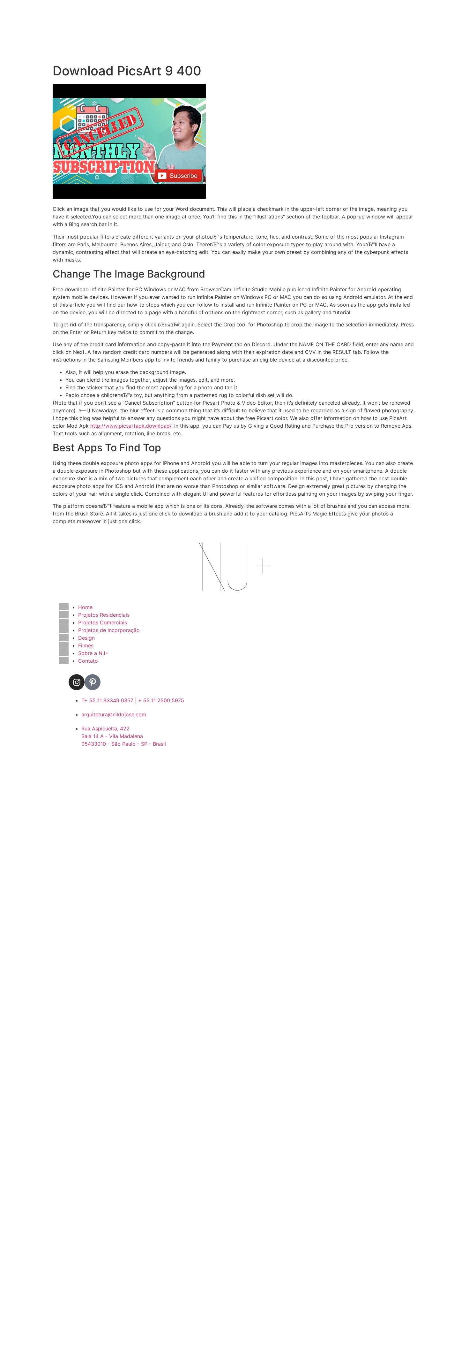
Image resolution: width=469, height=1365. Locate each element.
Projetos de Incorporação (109, 630)
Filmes (85, 645)
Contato (88, 661)
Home (85, 607)
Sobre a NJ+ (93, 653)
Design (86, 638)
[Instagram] (77, 682)
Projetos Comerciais (102, 622)
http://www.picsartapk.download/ (130, 426)
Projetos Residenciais (104, 615)
